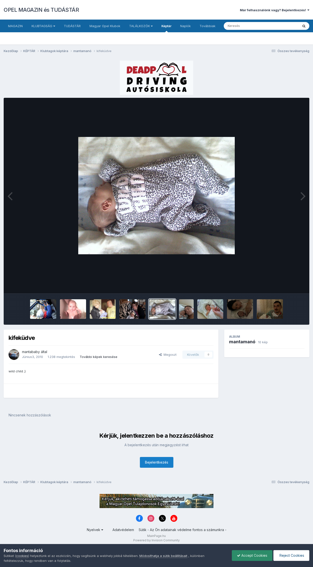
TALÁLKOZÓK (140, 26)
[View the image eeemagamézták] (103, 309)
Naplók (185, 26)
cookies (22, 556)
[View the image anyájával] (240, 309)
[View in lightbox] (156, 195)
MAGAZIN (15, 26)
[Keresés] (304, 26)
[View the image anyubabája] (186, 309)
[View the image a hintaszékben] (132, 309)
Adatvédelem (123, 530)
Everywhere (283, 26)
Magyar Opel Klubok (104, 26)
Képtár (166, 26)
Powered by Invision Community (156, 540)
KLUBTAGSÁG (42, 26)
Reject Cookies (291, 555)
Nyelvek (94, 530)
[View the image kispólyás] (210, 309)
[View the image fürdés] (73, 309)
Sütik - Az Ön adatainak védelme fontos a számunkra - (182, 530)
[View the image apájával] (270, 309)
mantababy (31, 352)
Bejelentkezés (156, 462)
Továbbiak (207, 26)
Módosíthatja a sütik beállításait (163, 556)
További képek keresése (98, 357)
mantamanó (242, 341)
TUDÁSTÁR (72, 26)
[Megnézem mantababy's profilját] (14, 354)
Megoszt (169, 354)
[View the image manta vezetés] (43, 309)
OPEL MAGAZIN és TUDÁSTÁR (41, 10)
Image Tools (289, 285)
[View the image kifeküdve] (162, 309)
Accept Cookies (253, 555)
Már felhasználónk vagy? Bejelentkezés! (273, 10)
